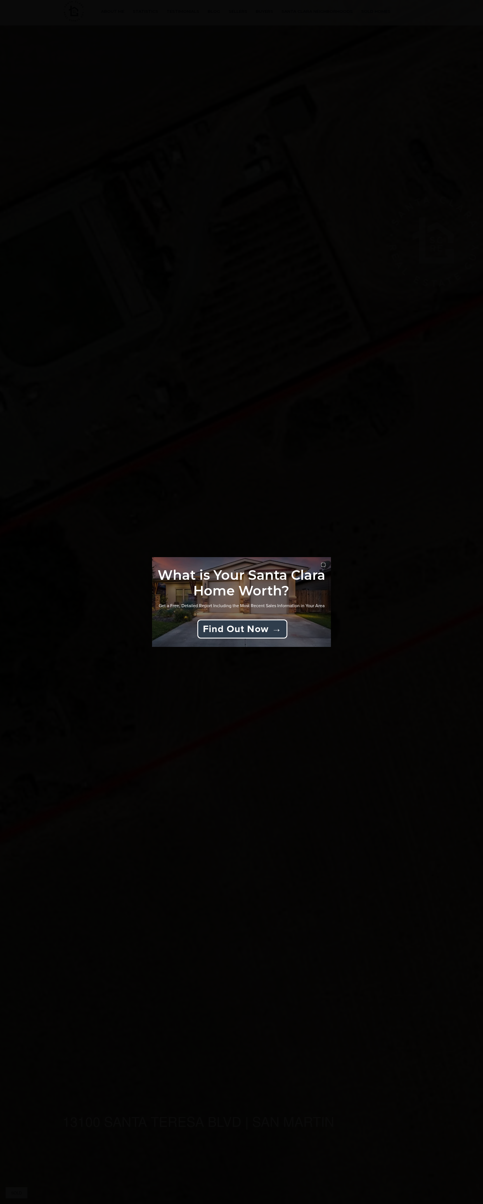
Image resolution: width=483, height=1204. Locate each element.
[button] (323, 565)
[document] (241, 602)
